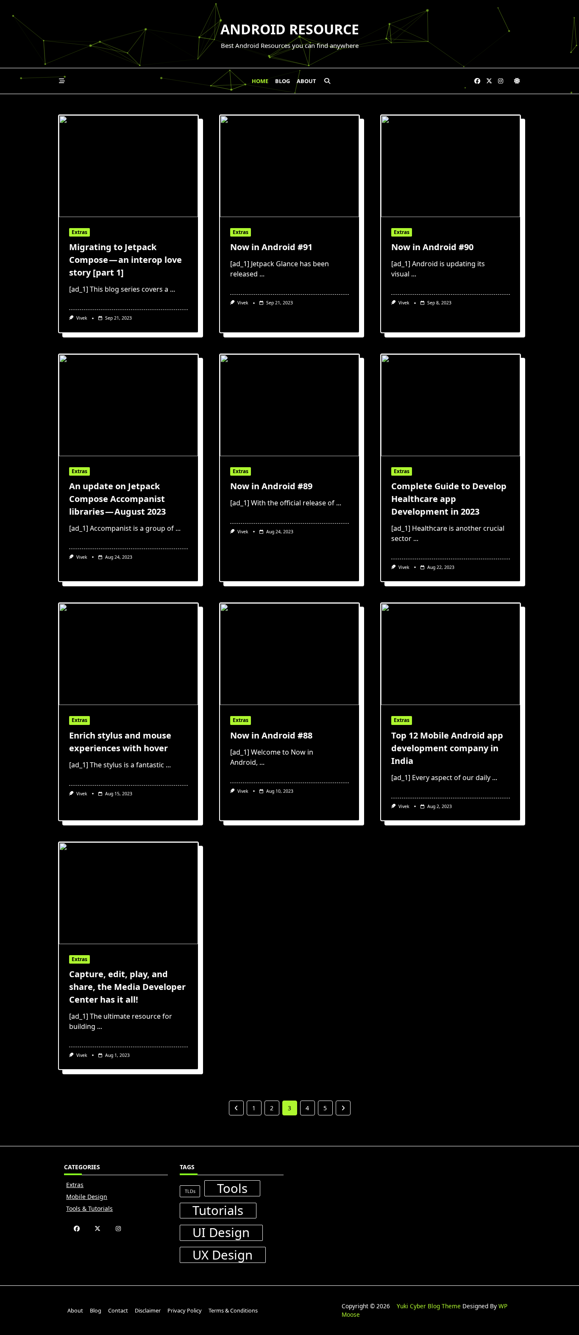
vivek (81, 318)
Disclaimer (148, 1310)
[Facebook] (477, 81)
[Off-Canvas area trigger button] (62, 81)
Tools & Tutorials (89, 1208)
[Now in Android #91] (289, 166)
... (172, 289)
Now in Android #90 (432, 247)
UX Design (222, 1255)
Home (260, 81)
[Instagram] (500, 81)
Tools (232, 1188)
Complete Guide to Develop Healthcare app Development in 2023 (449, 498)
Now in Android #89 (271, 486)
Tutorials (217, 1211)
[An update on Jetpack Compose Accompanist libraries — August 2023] (128, 405)
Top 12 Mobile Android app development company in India (447, 748)
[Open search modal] (327, 81)
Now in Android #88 (271, 735)
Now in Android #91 (271, 247)
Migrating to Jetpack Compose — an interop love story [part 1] (125, 259)
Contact (118, 1310)
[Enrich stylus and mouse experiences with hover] (128, 654)
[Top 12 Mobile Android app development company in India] (450, 654)
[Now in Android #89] (289, 405)
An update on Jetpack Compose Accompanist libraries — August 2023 (117, 498)
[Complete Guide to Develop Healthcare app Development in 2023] (450, 405)
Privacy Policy (184, 1310)
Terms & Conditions (233, 1310)
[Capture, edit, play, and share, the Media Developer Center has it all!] (128, 893)
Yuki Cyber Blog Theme (429, 1306)
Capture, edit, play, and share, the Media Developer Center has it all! (127, 986)
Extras (79, 232)
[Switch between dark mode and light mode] (517, 81)
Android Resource (289, 29)
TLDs (190, 1191)
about (306, 81)
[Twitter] (489, 81)
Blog (282, 81)
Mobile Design (86, 1197)
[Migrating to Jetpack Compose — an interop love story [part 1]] (128, 166)
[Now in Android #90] (450, 166)
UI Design (221, 1233)
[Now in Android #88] (289, 654)
